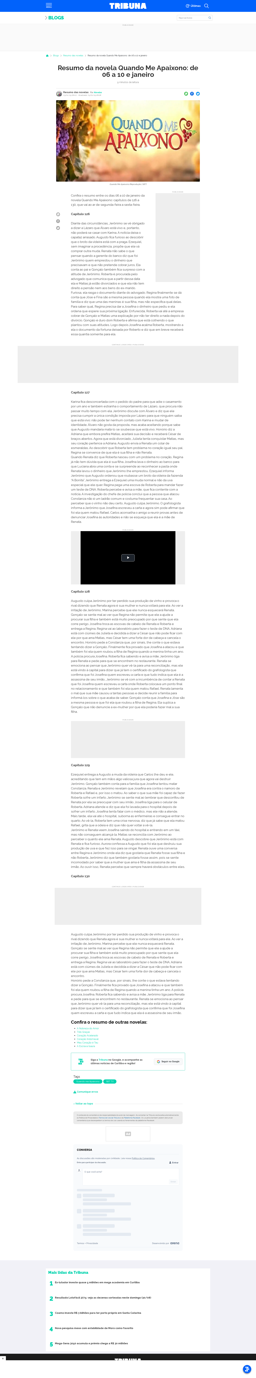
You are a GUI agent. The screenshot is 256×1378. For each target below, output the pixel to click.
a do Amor (93, 1028)
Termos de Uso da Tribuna (109, 1118)
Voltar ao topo (84, 1103)
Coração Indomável (88, 1039)
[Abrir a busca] (206, 5)
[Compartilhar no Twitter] (198, 94)
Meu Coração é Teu (87, 1042)
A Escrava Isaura (86, 1046)
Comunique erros (87, 1091)
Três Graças (83, 1032)
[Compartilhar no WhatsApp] (186, 94)
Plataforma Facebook (132, 1118)
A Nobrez (82, 1028)
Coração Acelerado (87, 1035)
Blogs (56, 17)
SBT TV (110, 1081)
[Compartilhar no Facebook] (192, 94)
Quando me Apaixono (88, 1081)
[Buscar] (209, 17)
